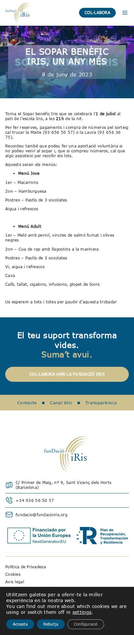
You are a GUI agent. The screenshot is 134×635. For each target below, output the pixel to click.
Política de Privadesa (25, 566)
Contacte (27, 402)
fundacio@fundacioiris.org (41, 514)
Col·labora (97, 12)
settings (82, 612)
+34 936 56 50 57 (35, 500)
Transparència (101, 402)
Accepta (20, 624)
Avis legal (14, 581)
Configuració (86, 624)
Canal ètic (61, 402)
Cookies (12, 574)
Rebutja (50, 624)
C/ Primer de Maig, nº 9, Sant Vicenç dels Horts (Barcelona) (63, 485)
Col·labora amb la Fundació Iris (67, 374)
